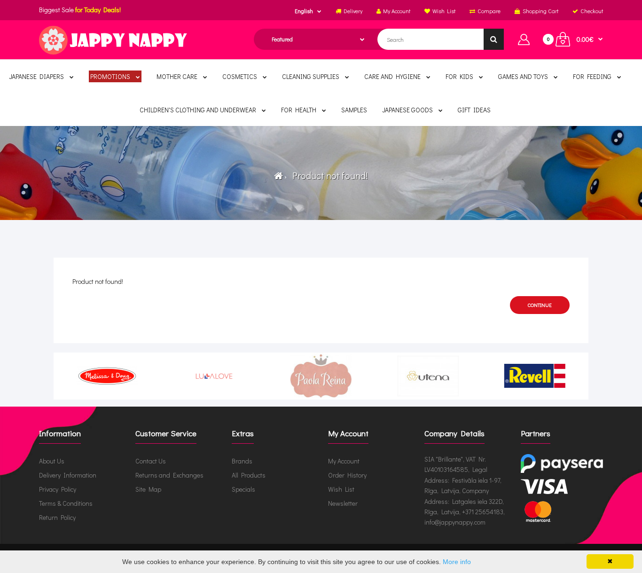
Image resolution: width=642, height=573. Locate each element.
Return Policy (57, 517)
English (304, 11)
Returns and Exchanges (169, 475)
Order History (347, 475)
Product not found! (328, 175)
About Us (51, 460)
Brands (242, 460)
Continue (540, 304)
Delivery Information (67, 475)
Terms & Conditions (66, 503)
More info (457, 561)
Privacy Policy (57, 489)
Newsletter (343, 503)
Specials (243, 489)
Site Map (148, 489)
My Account (344, 460)
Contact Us (150, 460)
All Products (249, 475)
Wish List (341, 489)
